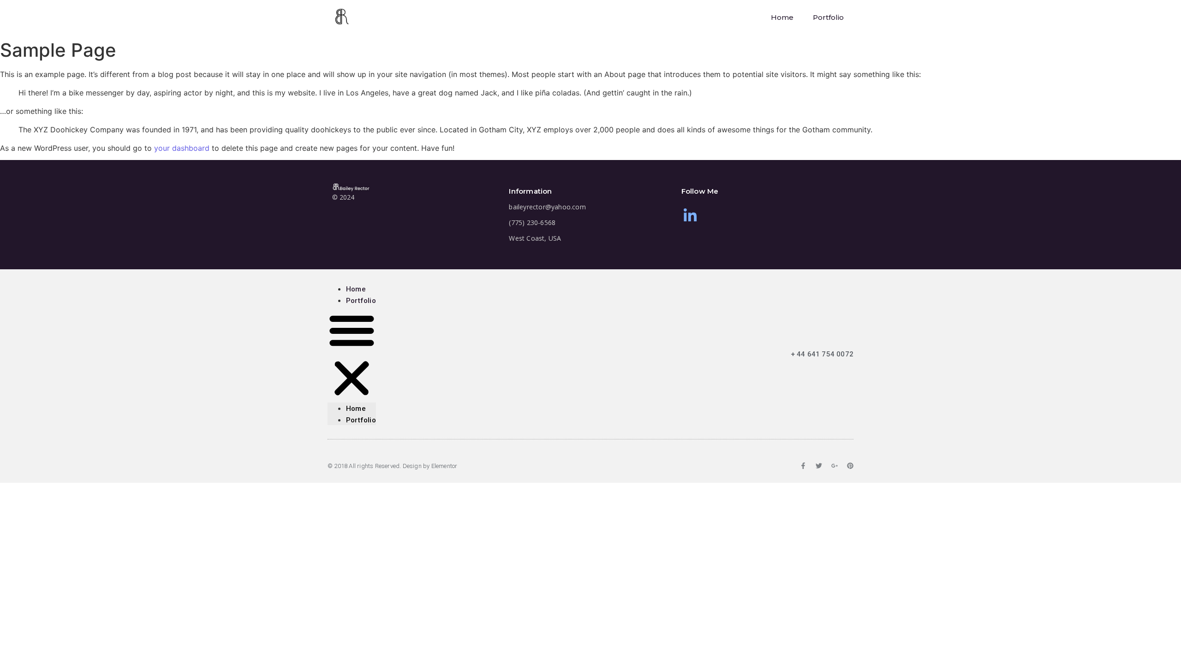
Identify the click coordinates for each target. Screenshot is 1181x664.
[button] (352, 354)
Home (782, 17)
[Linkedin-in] (690, 215)
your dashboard (181, 148)
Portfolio (828, 17)
